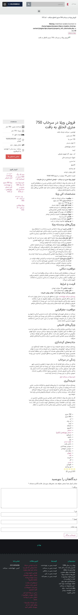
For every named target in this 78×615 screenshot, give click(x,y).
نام (75, 511)
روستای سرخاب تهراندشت (67, 296)
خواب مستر (67, 442)
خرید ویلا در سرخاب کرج (67, 377)
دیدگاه (74, 487)
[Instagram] (4, 4)
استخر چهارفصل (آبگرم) (63, 433)
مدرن (69, 462)
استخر (69, 430)
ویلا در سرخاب (72, 33)
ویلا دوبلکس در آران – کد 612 (20, 207)
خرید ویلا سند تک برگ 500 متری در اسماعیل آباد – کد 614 (19, 187)
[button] (13, 4)
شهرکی (69, 453)
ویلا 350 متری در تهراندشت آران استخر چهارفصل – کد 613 (7, 187)
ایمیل (75, 519)
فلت (70, 455)
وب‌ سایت (74, 526)
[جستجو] (28, 4)
